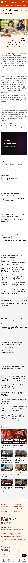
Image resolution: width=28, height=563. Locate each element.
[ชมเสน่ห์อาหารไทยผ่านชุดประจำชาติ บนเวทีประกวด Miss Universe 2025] (6, 408)
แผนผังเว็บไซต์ (4, 504)
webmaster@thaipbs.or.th (12, 534)
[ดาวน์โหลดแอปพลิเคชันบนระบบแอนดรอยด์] (13, 523)
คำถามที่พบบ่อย (4, 506)
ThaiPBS (3, 167)
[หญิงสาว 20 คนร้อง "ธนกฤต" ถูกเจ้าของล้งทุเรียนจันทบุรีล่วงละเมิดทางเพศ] (14, 205)
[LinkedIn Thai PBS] (2, 542)
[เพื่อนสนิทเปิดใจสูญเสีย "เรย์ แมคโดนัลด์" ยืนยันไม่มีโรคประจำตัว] (6, 417)
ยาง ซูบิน (9, 167)
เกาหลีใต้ (12, 170)
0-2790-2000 (6, 533)
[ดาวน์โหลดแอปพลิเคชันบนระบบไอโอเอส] (13, 519)
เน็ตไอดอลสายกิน (5, 170)
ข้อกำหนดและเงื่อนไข (18, 504)
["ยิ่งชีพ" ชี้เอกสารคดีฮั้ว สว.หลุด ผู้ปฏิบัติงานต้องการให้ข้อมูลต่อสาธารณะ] (6, 277)
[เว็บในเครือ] (2, 2)
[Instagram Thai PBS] (8, 539)
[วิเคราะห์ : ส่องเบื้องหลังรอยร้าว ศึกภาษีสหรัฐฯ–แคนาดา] (7, 482)
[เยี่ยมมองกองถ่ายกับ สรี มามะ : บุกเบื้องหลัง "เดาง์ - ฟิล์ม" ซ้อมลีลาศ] (7, 467)
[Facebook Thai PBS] (2, 539)
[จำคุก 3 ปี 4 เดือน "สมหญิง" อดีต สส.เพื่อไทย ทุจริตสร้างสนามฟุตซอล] (14, 246)
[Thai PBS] (14, 2)
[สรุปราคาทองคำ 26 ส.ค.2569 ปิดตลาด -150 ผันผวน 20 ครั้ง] (14, 226)
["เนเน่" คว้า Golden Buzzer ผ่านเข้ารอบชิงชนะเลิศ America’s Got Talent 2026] (14, 357)
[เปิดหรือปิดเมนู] (23, 2)
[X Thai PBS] (5, 539)
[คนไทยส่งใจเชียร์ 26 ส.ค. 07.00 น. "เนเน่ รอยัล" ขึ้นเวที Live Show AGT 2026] (6, 378)
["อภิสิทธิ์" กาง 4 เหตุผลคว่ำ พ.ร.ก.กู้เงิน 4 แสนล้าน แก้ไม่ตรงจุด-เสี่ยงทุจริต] (14, 184)
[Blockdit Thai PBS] (23, 539)
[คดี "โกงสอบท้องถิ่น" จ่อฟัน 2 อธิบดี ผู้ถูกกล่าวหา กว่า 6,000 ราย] (7, 453)
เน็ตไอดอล (16, 167)
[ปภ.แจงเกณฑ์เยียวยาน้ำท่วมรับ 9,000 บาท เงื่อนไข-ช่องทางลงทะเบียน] (6, 284)
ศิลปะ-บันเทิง (4, 16)
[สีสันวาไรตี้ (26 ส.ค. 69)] (21, 467)
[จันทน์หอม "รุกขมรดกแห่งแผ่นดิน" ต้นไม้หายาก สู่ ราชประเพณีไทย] (6, 291)
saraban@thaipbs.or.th (19, 536)
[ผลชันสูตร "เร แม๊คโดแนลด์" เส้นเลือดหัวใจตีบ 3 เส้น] (6, 394)
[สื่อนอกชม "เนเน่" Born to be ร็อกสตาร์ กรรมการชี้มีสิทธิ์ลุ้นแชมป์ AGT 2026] (14, 333)
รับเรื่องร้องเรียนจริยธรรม (19, 509)
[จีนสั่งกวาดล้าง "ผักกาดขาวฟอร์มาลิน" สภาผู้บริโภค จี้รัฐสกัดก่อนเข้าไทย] (6, 263)
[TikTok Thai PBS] (20, 539)
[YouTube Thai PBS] (17, 539)
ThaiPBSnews (4, 164)
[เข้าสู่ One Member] (26, 2)
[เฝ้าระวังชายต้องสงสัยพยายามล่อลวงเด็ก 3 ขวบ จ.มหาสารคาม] (21, 482)
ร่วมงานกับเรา (4, 511)
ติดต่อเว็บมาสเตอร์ (18, 506)
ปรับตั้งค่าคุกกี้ (17, 511)
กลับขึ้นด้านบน (22, 500)
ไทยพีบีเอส (12, 164)
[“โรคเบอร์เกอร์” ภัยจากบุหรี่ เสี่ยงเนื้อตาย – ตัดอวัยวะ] (21, 453)
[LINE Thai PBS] (14, 539)
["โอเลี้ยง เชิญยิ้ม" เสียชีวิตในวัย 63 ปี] (6, 387)
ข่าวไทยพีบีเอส (19, 164)
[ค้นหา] (5, 2)
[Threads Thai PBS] (11, 539)
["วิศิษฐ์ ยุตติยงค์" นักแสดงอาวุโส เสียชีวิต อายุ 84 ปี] (6, 401)
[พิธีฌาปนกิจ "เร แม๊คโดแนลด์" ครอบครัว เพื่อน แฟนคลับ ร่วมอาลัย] (6, 270)
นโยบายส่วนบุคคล (4, 509)
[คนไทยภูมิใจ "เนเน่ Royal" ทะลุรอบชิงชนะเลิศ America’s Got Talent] (14, 436)
